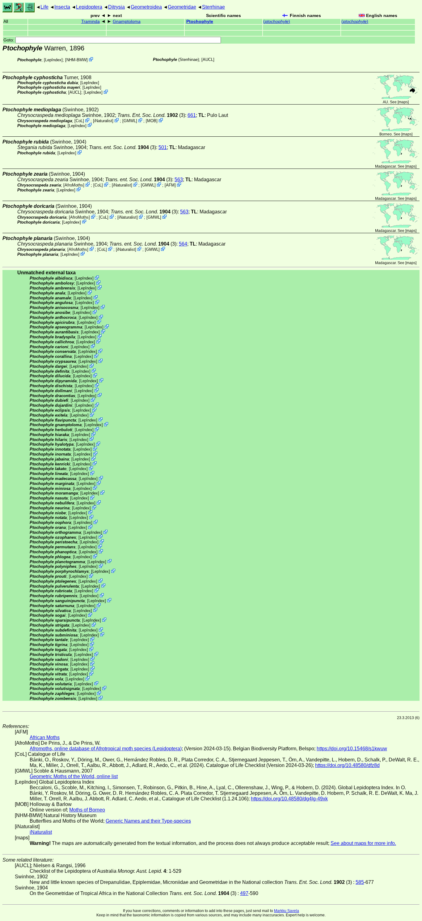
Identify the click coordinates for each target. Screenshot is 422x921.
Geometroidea (146, 7)
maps (403, 102)
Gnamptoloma (127, 21)
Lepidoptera (89, 7)
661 (192, 115)
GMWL (130, 120)
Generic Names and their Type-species (148, 821)
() (276, 21)
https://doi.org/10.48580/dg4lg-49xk (289, 798)
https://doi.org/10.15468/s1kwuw (352, 748)
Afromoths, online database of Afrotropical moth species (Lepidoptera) (106, 748)
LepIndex (53, 60)
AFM (170, 185)
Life (44, 7)
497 (244, 893)
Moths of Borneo (87, 809)
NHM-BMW (76, 60)
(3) (151, 115)
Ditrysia (116, 7)
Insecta (62, 7)
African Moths (45, 737)
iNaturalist (103, 120)
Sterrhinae (213, 7)
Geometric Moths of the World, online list (74, 776)
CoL (79, 120)
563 (179, 179)
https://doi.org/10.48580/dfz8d (347, 765)
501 (162, 147)
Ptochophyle (199, 21)
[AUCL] (207, 59)
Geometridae (182, 7)
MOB (151, 120)
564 (183, 243)
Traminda (90, 21)
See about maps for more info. (363, 843)
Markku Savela (286, 911)
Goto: (9, 40)
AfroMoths (74, 185)
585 (360, 882)
